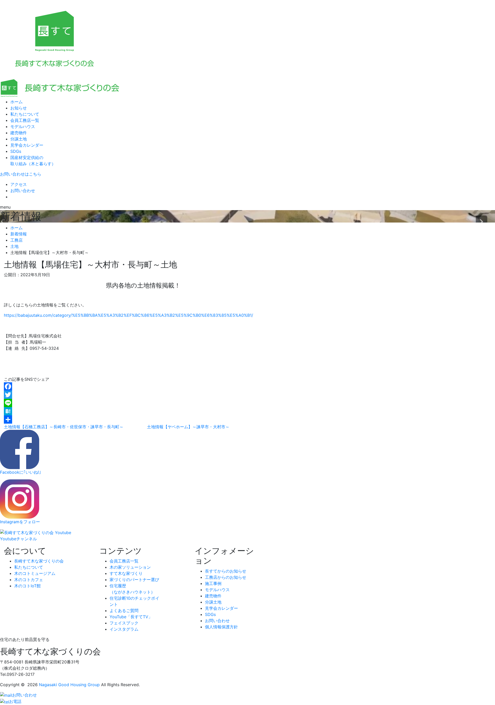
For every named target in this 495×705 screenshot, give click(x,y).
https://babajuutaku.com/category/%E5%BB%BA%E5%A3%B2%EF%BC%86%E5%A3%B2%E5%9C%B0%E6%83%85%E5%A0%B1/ (128, 315)
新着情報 (18, 233)
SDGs (15, 151)
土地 (14, 246)
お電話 (15, 701)
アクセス (18, 184)
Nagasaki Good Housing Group (69, 684)
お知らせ (18, 107)
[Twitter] (143, 395)
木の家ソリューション (130, 567)
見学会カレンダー (26, 145)
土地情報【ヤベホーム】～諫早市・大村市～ (188, 426)
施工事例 (213, 583)
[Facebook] (143, 386)
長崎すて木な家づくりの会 (39, 561)
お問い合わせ (22, 190)
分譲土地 (18, 138)
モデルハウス (22, 126)
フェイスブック (124, 622)
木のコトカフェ (28, 579)
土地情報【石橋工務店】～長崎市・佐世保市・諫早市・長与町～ (63, 426)
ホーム (16, 101)
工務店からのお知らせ (225, 577)
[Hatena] (143, 411)
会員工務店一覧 (24, 120)
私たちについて (24, 114)
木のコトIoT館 (27, 585)
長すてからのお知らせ (225, 571)
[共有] (143, 419)
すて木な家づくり (126, 573)
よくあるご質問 (124, 610)
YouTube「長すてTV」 (131, 616)
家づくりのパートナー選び (134, 579)
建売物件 (18, 132)
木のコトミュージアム (34, 573)
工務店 (16, 240)
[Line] (143, 403)
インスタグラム (124, 629)
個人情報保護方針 (221, 626)
